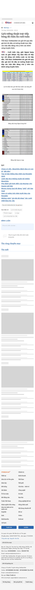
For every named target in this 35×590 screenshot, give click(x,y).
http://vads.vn (11, 575)
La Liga (17, 213)
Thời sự (3, 476)
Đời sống (4, 486)
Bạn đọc (20, 497)
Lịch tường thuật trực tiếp (10, 216)
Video (20, 515)
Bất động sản (5, 497)
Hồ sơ (20, 512)
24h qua (3, 523)
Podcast (20, 519)
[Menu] (2, 23)
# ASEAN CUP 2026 (19, 23)
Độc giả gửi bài (18, 582)
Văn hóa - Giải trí (23, 486)
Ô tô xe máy (5, 494)
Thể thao (6, 27)
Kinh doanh (22, 476)
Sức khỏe (4, 490)
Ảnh (2, 515)
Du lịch (20, 494)
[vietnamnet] (8, 24)
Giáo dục (4, 483)
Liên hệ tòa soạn (7, 542)
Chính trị (21, 472)
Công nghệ (21, 490)
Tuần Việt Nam (6, 501)
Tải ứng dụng (6, 582)
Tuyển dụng (29, 582)
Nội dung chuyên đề (24, 508)
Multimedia (5, 519)
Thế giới (21, 483)
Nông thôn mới (23, 504)
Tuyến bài (9, 527)
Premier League (8, 213)
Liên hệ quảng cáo (7, 563)
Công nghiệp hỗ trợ (24, 501)
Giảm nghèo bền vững (8, 504)
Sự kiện (26, 527)
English (3, 512)
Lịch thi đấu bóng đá (16, 210)
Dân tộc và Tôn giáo (7, 479)
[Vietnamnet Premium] (5, 473)
